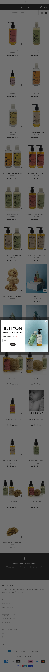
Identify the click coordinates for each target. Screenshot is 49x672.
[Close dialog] (46, 321)
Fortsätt (13, 344)
